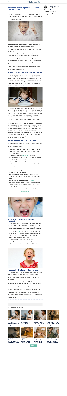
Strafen (32, 180)
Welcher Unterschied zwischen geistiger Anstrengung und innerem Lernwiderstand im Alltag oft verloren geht (27, 341)
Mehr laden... (33, 345)
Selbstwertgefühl (25, 190)
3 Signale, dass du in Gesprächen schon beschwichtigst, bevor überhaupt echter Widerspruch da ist (52, 341)
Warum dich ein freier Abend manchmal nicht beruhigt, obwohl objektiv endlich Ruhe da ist (53, 324)
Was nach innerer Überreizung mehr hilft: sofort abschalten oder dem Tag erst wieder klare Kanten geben (13, 341)
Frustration (25, 155)
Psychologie (23, 321)
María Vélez (54, 7)
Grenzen (19, 231)
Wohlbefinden (49, 321)
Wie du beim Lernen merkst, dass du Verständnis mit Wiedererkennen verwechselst (39, 341)
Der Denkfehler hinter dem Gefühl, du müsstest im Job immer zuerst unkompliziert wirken (26, 324)
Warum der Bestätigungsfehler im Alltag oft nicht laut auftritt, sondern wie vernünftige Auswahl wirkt (13, 324)
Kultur (9, 321)
